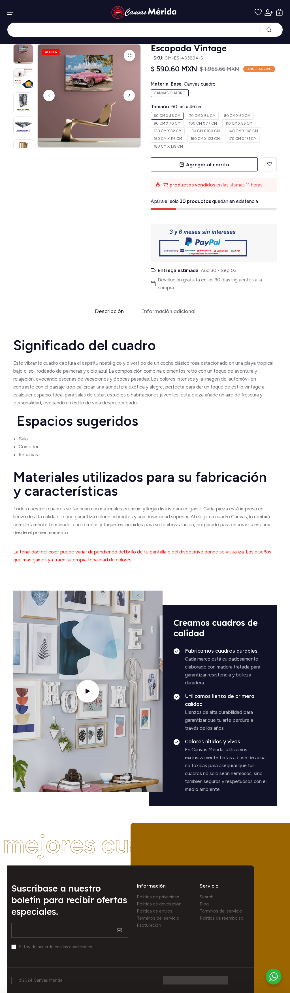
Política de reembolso (222, 918)
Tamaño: (176, 106)
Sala (23, 439)
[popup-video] (87, 691)
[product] (129, 55)
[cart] (279, 12)
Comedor (29, 446)
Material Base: (183, 84)
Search (207, 896)
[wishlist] (258, 12)
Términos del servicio (221, 911)
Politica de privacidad (158, 896)
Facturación (149, 925)
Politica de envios (154, 911)
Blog (204, 904)
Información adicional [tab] (168, 312)
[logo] (145, 12)
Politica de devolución (159, 904)
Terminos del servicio (158, 918)
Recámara (30, 454)
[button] (10, 13)
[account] (269, 12)
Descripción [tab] (109, 312)
